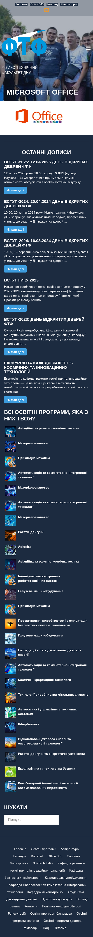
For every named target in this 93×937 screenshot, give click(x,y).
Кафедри (19, 856)
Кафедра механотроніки (45, 892)
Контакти (30, 906)
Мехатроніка (19, 863)
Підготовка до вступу (57, 899)
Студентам (76, 892)
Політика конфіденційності (61, 906)
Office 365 (55, 856)
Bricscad (37, 856)
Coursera (73, 856)
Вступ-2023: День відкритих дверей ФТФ (44, 321)
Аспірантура (70, 849)
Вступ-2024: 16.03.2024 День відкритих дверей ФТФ (46, 242)
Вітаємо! (61, 928)
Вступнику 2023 (21, 280)
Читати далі (15, 190)
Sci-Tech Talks (43, 863)
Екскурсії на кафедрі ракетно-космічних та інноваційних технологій (38, 367)
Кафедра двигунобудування (65, 877)
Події (46, 928)
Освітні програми (43, 849)
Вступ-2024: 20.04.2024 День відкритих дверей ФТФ (46, 203)
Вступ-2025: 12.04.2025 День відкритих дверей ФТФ (46, 164)
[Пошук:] (31, 820)
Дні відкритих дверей (21, 899)
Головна (20, 849)
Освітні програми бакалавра (51, 913)
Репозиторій (17, 913)
